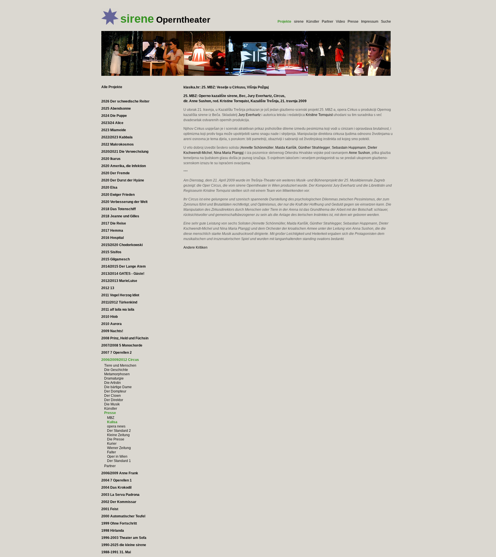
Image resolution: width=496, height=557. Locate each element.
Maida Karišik (286, 148)
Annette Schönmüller (257, 148)
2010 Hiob (109, 317)
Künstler (312, 22)
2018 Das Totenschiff (118, 209)
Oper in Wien (117, 457)
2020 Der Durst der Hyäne (122, 180)
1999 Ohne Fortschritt (119, 523)
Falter (111, 452)
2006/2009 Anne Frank (119, 473)
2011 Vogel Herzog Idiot (120, 295)
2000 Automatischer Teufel (123, 516)
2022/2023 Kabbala (117, 137)
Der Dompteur (115, 391)
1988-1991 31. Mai (116, 552)
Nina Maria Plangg (228, 153)
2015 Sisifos (111, 252)
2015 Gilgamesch (115, 259)
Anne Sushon (359, 153)
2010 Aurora (111, 324)
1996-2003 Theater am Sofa (123, 538)
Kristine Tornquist (319, 115)
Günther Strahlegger (314, 148)
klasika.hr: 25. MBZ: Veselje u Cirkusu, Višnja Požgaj (226, 87)
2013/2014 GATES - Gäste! (122, 274)
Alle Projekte (111, 87)
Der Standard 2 (119, 431)
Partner (327, 22)
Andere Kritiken (195, 247)
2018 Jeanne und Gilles (120, 216)
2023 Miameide (113, 130)
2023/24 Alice (112, 123)
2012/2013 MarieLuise (119, 281)
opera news (116, 426)
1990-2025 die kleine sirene (123, 545)
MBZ (110, 418)
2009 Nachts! (112, 331)
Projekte (284, 22)
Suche (386, 22)
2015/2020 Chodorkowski (122, 245)
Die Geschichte (116, 370)
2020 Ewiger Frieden (118, 195)
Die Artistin (112, 383)
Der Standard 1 (119, 461)
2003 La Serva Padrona (120, 495)
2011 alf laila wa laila (117, 309)
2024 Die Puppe (114, 116)
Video (340, 22)
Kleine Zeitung (118, 435)
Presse (353, 22)
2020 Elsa (109, 187)
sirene (299, 22)
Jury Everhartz (249, 115)
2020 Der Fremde (115, 173)
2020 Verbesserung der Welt (124, 202)
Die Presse (115, 439)
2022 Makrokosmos (117, 144)
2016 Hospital (112, 238)
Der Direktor (113, 400)
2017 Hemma (112, 231)
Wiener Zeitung (119, 448)
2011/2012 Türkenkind (119, 302)
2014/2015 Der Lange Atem (123, 266)
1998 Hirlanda (112, 531)
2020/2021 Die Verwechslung (124, 152)
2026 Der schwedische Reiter (125, 101)
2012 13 (107, 288)
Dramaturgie (114, 378)
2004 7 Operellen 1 (116, 480)
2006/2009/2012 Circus (120, 360)
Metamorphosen (117, 374)
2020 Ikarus (111, 159)
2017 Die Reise (113, 223)
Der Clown (112, 396)
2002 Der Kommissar (118, 502)
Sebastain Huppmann (349, 148)
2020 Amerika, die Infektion (123, 166)
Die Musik (112, 404)
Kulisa (112, 422)
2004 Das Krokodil (116, 488)
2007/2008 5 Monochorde (121, 345)
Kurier (112, 444)
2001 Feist (109, 509)
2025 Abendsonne (116, 109)
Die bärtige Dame (118, 387)
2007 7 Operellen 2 (116, 353)
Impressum (369, 22)
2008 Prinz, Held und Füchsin (124, 338)
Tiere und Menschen (120, 365)
